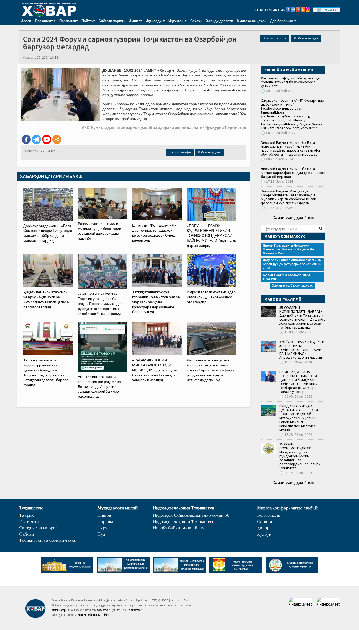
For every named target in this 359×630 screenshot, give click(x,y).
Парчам (105, 521)
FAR (282, 10)
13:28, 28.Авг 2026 (295, 435)
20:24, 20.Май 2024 (278, 91)
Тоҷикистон (31, 508)
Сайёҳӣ (196, 20)
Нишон (104, 515)
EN (269, 10)
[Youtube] (46, 139)
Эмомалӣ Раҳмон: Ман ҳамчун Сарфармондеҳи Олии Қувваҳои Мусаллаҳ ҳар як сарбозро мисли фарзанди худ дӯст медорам (288, 197)
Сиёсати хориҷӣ (112, 20)
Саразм (264, 521)
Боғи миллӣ (268, 515)
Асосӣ (26, 20)
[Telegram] (36, 139)
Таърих (26, 515)
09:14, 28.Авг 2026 (295, 473)
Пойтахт (88, 20)
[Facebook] (26, 139)
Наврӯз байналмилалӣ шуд (179, 528)
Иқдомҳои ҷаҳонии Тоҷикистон (183, 508)
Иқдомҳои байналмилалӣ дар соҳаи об (191, 515)
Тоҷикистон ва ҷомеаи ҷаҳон (47, 540)
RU (262, 10)
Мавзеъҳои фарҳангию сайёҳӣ (287, 508)
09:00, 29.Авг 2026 (295, 396)
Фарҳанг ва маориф (39, 528)
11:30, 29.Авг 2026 (295, 362)
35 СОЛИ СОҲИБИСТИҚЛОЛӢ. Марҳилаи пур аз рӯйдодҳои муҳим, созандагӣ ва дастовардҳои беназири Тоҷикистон (300, 456)
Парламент (68, 20)
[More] (56, 139)
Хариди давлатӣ (219, 20)
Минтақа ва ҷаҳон (251, 20)
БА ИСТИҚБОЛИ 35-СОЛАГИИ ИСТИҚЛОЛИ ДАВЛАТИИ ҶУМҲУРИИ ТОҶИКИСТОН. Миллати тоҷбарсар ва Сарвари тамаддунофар (298, 382)
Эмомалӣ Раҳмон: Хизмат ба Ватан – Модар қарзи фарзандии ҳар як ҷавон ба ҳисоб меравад (293, 172)
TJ (256, 10)
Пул (101, 534)
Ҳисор (263, 528)
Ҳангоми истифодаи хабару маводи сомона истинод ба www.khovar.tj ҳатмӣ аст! (290, 82)
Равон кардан (306, 38)
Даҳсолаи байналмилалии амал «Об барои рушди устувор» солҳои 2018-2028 (292, 264)
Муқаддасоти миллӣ (117, 508)
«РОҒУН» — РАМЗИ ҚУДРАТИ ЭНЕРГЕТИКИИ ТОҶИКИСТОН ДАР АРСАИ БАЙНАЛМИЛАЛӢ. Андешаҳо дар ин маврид (302, 349)
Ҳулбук (264, 534)
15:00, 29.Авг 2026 (295, 332)
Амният (135, 20)
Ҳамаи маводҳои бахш (293, 217)
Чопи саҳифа (274, 38)
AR (275, 10)
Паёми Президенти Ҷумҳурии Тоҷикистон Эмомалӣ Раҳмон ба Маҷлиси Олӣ (288, 249)
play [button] (319, 10)
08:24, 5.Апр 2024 (277, 159)
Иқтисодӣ (29, 521)
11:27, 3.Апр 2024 (277, 208)
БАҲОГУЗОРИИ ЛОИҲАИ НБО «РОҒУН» (286, 277)
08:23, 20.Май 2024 (278, 133)
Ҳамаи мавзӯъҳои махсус (292, 286)
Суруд (103, 528)
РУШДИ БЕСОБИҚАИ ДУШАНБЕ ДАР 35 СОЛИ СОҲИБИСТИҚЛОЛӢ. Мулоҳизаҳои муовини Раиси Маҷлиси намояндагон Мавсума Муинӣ (298, 418)
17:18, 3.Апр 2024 (277, 181)
